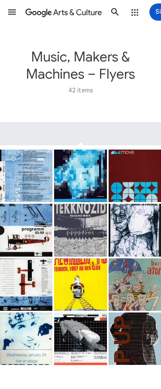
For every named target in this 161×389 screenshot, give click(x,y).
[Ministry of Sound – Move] (135, 176)
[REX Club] (80, 284)
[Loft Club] (80, 338)
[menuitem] (81, 133)
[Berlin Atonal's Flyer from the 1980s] (135, 284)
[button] (12, 12)
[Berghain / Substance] (135, 230)
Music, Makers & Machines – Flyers (80, 65)
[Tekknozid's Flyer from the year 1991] (80, 230)
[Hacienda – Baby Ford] (26, 338)
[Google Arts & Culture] (63, 12)
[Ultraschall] (26, 176)
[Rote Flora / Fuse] (135, 338)
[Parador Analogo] (80, 176)
